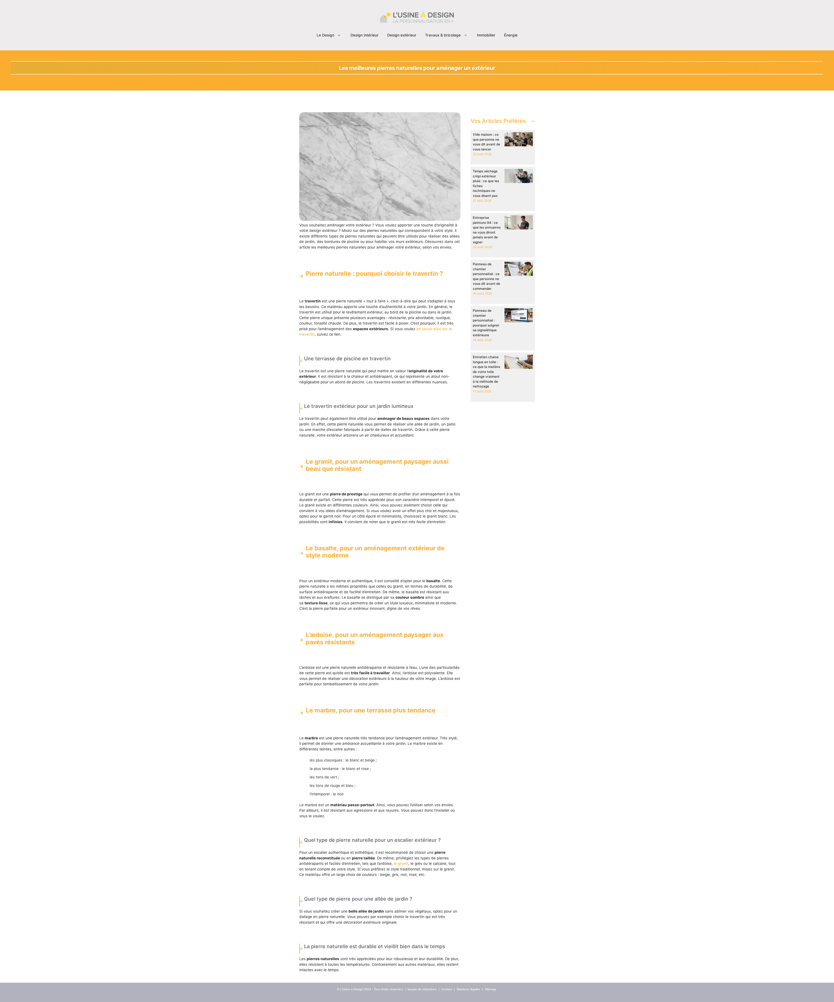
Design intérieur (365, 35)
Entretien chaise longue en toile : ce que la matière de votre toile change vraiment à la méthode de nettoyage (486, 371)
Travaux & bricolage (443, 35)
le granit (401, 863)
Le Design (325, 35)
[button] (339, 35)
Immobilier (486, 35)
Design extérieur (401, 35)
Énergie (511, 35)
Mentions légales (468, 989)
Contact (446, 989)
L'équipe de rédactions (421, 989)
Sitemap (490, 989)
